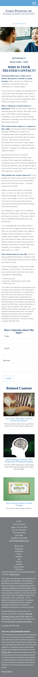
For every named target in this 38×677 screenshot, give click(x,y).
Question (6, 360)
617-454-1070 (20, 24)
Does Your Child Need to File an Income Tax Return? (19, 420)
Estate (19, 554)
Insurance (19, 556)
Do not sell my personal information (18, 622)
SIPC (9, 652)
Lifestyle (19, 564)
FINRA (4, 652)
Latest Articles (19, 567)
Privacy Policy (7, 671)
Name (7, 336)
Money (19, 562)
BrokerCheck (15, 574)
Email (7, 348)
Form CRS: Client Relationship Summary (16, 631)
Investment (19, 551)
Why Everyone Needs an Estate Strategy (19, 504)
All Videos (19, 569)
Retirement (19, 549)
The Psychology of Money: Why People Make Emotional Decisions (19, 461)
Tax (19, 559)
